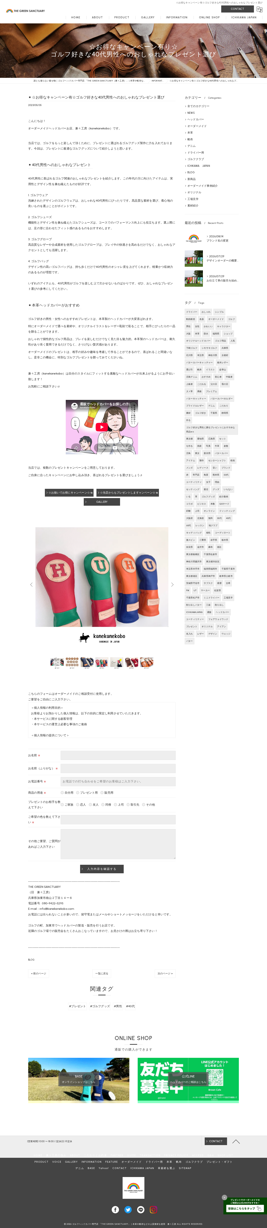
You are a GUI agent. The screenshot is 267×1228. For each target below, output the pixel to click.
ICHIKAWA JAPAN (198, 165)
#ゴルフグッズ (100, 1006)
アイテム (190, 460)
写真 (208, 446)
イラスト (210, 369)
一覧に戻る (101, 973)
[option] (102, 584)
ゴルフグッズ (208, 496)
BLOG (31, 959)
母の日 (225, 384)
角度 (206, 475)
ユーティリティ (194, 482)
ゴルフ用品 (220, 340)
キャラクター (223, 326)
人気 (232, 340)
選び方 (189, 369)
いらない (228, 489)
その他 (150, 804)
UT (195, 590)
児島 (188, 453)
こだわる (201, 384)
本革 (190, 132)
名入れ (189, 634)
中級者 (229, 377)
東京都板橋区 (192, 554)
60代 (188, 525)
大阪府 (189, 518)
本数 (213, 504)
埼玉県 (200, 355)
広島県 (211, 438)
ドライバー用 (195, 152)
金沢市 (200, 547)
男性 (188, 326)
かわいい (208, 326)
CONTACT (237, 9)
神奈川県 (212, 355)
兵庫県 (225, 348)
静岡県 (225, 413)
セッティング (192, 489)
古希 (228, 583)
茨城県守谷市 (192, 583)
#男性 (118, 1006)
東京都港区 (191, 576)
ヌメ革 (189, 391)
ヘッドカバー (195, 119)
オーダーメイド (197, 126)
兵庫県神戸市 (208, 576)
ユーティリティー (195, 619)
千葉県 (214, 413)
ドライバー (191, 312)
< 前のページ (38, 973)
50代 (226, 475)
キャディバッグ (194, 532)
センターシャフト (217, 460)
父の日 (214, 384)
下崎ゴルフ (191, 348)
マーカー (205, 590)
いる (188, 496)
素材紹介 (193, 205)
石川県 (189, 355)
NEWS (191, 112)
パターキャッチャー (196, 398)
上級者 (189, 384)
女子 (208, 482)
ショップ (228, 333)
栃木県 (225, 540)
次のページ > (165, 973)
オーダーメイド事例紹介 (202, 185)
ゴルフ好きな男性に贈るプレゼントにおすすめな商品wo (210, 429)
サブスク (208, 583)
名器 (201, 319)
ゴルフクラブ (195, 159)
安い (215, 467)
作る (188, 420)
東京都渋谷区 (212, 561)
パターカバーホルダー (222, 398)
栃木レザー (222, 362)
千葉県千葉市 (228, 569)
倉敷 (226, 446)
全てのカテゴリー (198, 106)
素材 (188, 413)
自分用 (69, 792)
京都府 (225, 355)
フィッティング (227, 511)
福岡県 (216, 333)
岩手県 (214, 540)
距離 (188, 511)
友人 (96, 804)
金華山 (222, 369)
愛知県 (200, 438)
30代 (219, 518)
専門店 (196, 475)
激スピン (190, 540)
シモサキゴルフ (209, 348)
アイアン (221, 626)
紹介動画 (223, 496)
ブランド (226, 467)
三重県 (202, 540)
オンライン (209, 511)
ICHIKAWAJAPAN (194, 612)
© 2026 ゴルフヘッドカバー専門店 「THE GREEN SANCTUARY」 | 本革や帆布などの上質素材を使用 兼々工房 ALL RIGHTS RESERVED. (133, 1224)
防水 (206, 333)
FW (187, 590)
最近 (206, 489)
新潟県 (207, 453)
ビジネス (201, 504)
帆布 (190, 139)
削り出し (219, 605)
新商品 (191, 179)
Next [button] (172, 584)
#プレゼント (77, 1006)
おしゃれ (206, 312)
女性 (197, 326)
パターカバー (221, 453)
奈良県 (189, 547)
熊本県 (216, 475)
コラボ (189, 504)
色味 (232, 460)
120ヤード (224, 504)
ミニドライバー (211, 597)
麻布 (210, 547)
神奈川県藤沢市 (194, 561)
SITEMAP (185, 1168)
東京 (197, 453)
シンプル (219, 312)
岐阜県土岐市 (226, 576)
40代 (228, 518)
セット (222, 438)
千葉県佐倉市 (210, 554)
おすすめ (206, 377)
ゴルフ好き (200, 413)
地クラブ (213, 525)
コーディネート (222, 532)
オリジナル (194, 192)
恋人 (83, 804)
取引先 (135, 804)
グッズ (216, 489)
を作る (189, 446)
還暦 (219, 583)
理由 (217, 482)
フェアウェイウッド (218, 619)
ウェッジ (226, 634)
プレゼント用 (89, 792)
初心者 (218, 377)
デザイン (212, 634)
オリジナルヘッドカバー (198, 340)
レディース (202, 467)
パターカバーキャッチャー (199, 362)
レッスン (199, 525)
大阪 (188, 333)
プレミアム (211, 391)
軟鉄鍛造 (190, 319)
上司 (121, 804)
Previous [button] (31, 584)
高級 (199, 391)
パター (189, 641)
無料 (210, 518)
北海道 (200, 518)
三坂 (208, 605)
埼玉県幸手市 (192, 569)
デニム (191, 146)
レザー (200, 634)
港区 (219, 547)
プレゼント (191, 626)
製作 (201, 460)
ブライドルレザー (195, 405)
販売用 (108, 792)
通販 (209, 612)
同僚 (108, 804)
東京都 (189, 438)
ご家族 (69, 804)
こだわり (223, 405)
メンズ (189, 467)
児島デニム (191, 377)
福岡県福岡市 (210, 569)
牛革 (217, 446)
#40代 (130, 1006)
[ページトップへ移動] (236, 1141)
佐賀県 (217, 590)
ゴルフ (231, 319)
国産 (199, 446)
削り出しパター (194, 605)
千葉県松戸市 (192, 597)
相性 (208, 532)
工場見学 (193, 199)
